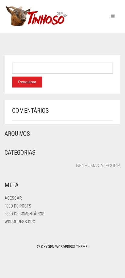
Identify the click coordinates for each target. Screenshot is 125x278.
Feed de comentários (25, 213)
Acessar (13, 198)
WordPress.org (20, 221)
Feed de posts (18, 206)
